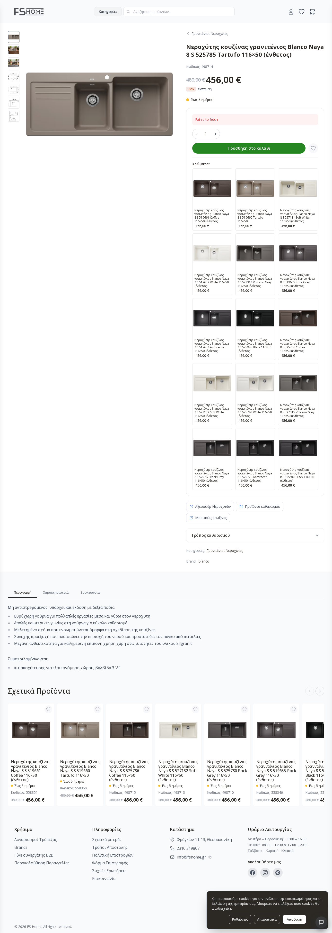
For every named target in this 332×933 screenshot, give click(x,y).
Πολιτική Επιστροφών (112, 855)
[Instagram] (265, 873)
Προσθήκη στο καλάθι (249, 148)
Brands (20, 847)
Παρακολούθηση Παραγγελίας (42, 863)
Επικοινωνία (103, 878)
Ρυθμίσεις (240, 919)
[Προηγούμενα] (309, 691)
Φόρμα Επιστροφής (110, 863)
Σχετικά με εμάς (107, 839)
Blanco (203, 561)
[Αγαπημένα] (301, 11)
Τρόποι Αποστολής (110, 847)
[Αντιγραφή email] (210, 857)
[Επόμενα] (319, 691)
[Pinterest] (278, 873)
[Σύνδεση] (291, 11)
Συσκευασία (90, 592)
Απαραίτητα (267, 919)
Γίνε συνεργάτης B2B (33, 855)
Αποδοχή (294, 919)
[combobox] (179, 11)
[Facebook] (252, 873)
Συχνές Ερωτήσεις (109, 870)
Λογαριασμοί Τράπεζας (35, 839)
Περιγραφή (22, 592)
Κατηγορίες (108, 11)
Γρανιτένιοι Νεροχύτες (225, 550)
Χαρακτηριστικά (56, 592)
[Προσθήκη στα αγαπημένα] (313, 148)
